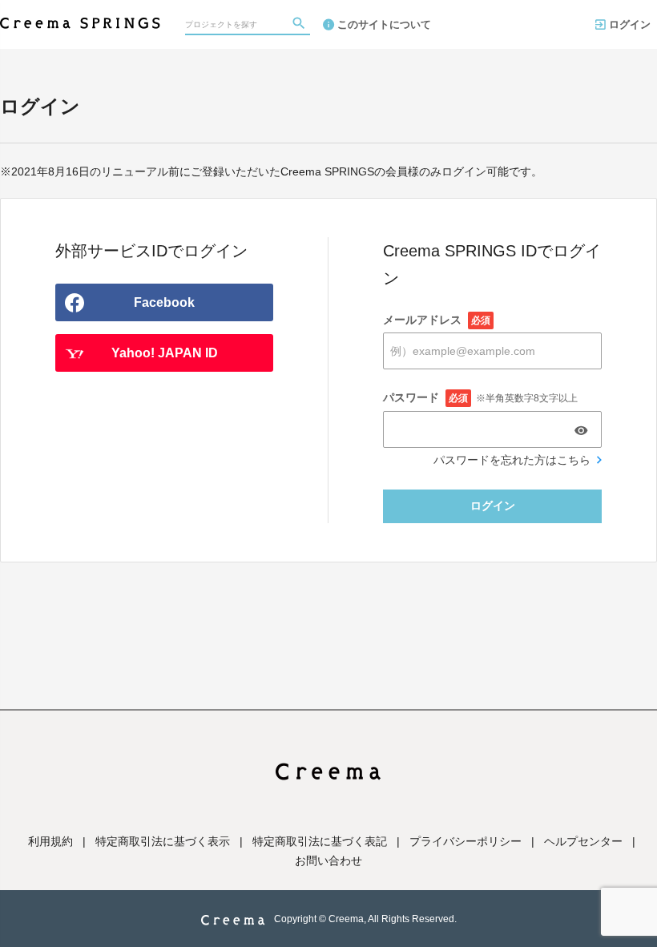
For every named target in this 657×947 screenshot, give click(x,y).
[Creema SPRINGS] (80, 16)
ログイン (630, 24)
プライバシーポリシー (465, 841)
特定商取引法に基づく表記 (319, 841)
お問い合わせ (328, 860)
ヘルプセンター (583, 841)
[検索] (300, 24)
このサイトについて (384, 24)
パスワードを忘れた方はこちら (511, 459)
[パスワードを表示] (581, 430)
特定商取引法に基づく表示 (162, 841)
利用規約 (50, 841)
